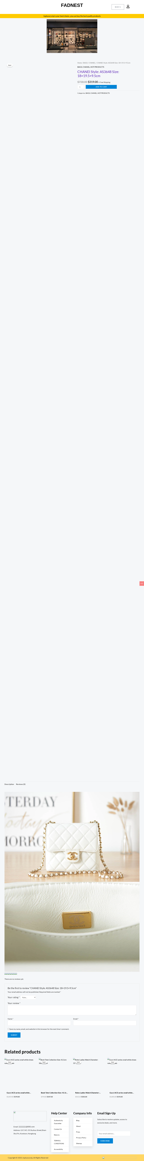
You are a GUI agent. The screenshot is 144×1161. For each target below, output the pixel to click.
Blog (77, 1120)
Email (76, 1019)
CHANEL (92, 63)
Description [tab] (9, 784)
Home (79, 63)
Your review (14, 1003)
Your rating (14, 997)
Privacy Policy (81, 1138)
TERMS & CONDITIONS (59, 1142)
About (78, 1126)
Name (10, 1019)
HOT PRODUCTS (97, 67)
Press (78, 1132)
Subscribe (105, 1141)
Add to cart (101, 87)
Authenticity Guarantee (58, 1121)
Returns (57, 1135)
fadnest (72, 5)
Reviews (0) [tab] (20, 784)
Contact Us (58, 1129)
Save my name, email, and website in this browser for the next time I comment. (39, 1029)
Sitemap (79, 1143)
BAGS (85, 63)
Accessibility (58, 1149)
